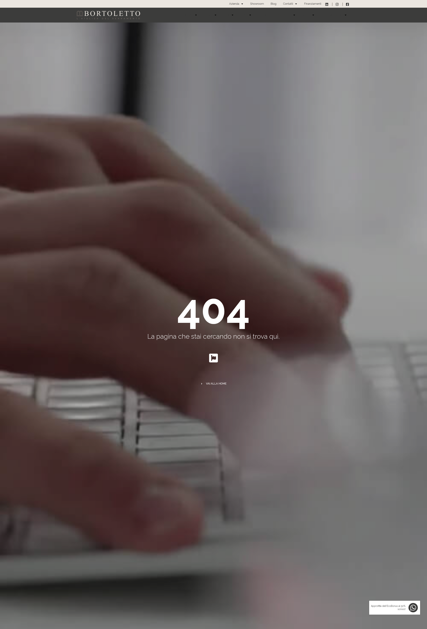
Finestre (188, 15)
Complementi (282, 15)
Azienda (234, 3)
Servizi (306, 15)
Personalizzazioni (332, 15)
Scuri (227, 15)
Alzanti (208, 15)
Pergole (263, 15)
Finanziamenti (312, 3)
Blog (273, 3)
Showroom (257, 3)
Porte (244, 15)
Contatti (288, 3)
